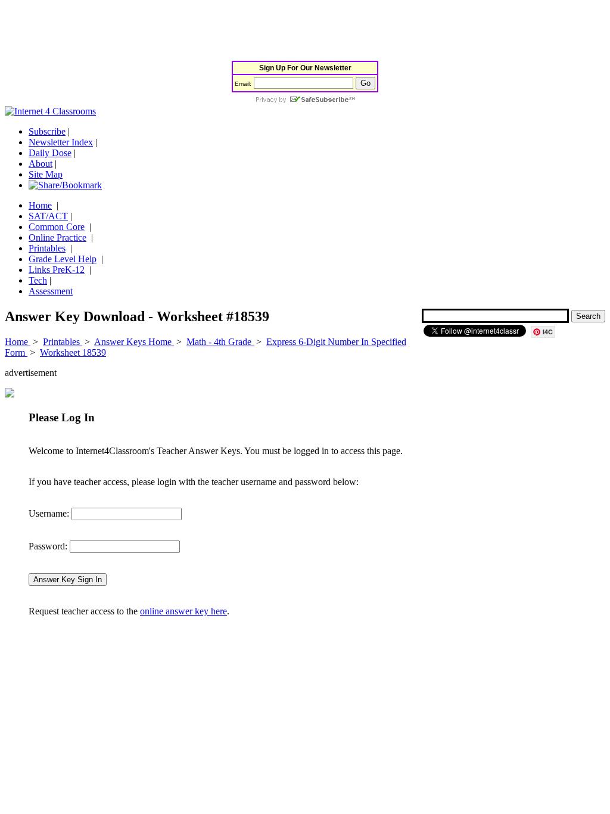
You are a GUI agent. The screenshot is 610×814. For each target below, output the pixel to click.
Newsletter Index (61, 142)
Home (40, 205)
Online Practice (57, 237)
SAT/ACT (48, 216)
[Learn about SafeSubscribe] (305, 100)
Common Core (57, 227)
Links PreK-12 (57, 270)
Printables (47, 248)
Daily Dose (50, 153)
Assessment (51, 291)
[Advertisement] (221, 31)
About (40, 164)
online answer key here (183, 611)
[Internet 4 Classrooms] (50, 111)
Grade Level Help (63, 259)
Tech (38, 280)
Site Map (46, 174)
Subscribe (47, 131)
